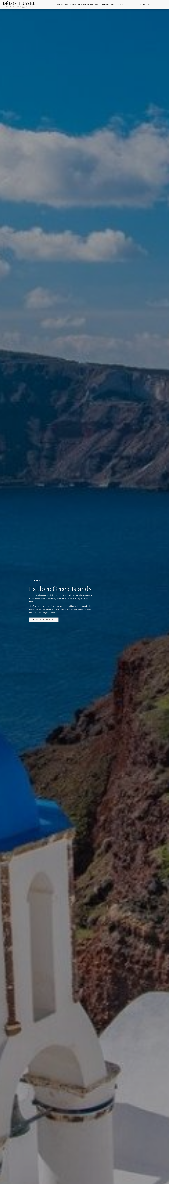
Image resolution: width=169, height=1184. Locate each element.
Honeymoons (83, 4)
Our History (104, 4)
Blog (113, 4)
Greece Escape (69, 4)
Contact (119, 4)
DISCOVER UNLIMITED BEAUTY (44, 620)
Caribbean (94, 4)
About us (59, 4)
